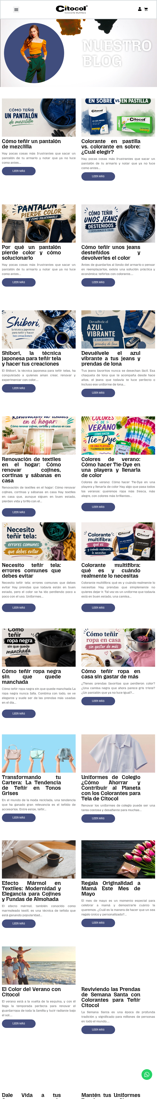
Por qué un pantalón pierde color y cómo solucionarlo (31, 252)
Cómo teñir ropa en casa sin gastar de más (110, 674)
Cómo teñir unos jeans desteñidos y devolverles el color (110, 252)
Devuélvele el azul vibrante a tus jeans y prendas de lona (110, 358)
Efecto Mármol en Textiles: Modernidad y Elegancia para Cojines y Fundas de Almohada (31, 891)
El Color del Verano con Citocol (31, 992)
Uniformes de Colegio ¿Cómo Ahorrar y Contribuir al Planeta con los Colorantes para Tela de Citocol (110, 788)
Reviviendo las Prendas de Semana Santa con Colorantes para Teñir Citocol (110, 997)
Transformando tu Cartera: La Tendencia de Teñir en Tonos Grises (31, 785)
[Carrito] (146, 9)
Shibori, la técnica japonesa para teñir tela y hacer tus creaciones (31, 358)
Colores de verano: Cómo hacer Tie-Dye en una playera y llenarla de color (110, 467)
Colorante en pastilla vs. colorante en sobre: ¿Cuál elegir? (110, 146)
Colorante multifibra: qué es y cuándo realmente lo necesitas (110, 570)
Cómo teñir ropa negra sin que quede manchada (31, 676)
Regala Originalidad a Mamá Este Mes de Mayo (110, 888)
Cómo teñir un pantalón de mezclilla (31, 144)
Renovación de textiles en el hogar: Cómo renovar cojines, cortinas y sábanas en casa (31, 470)
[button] (16, 10)
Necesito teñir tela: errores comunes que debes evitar (31, 570)
